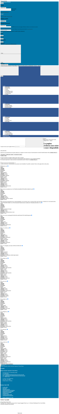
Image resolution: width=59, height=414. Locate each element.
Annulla (2, 64)
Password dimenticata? (4, 12)
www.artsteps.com (3, 258)
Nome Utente (13, 8)
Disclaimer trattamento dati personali (7, 404)
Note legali (5, 388)
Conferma (6, 64)
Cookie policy (5, 387)
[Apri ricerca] (49, 70)
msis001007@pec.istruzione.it (15, 375)
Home (45, 138)
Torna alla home (3, 150)
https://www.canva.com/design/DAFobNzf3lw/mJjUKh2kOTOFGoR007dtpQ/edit (15, 215)
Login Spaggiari (30, 29)
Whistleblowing (6, 393)
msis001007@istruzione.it (14, 374)
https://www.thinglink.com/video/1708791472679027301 (11, 245)
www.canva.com (3, 281)
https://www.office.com (4, 227)
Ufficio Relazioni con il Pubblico (9, 390)
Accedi (2, 3)
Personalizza (3, 154)
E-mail (12, 26)
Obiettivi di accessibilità (7, 392)
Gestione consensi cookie (7, 394)
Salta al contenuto (3, 0)
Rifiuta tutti (9, 154)
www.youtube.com (4, 342)
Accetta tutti (18, 154)
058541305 (6, 373)
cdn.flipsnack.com (3, 166)
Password (13, 10)
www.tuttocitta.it (3, 329)
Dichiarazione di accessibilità (8, 391)
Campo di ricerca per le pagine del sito (7, 146)
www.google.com (3, 299)
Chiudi (2, 35)
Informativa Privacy (6, 389)
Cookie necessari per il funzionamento (7, 162)
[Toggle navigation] (9, 70)
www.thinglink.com (4, 311)
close (2, 76)
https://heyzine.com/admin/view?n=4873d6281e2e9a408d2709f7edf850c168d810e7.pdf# (16, 189)
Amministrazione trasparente (8, 395)
